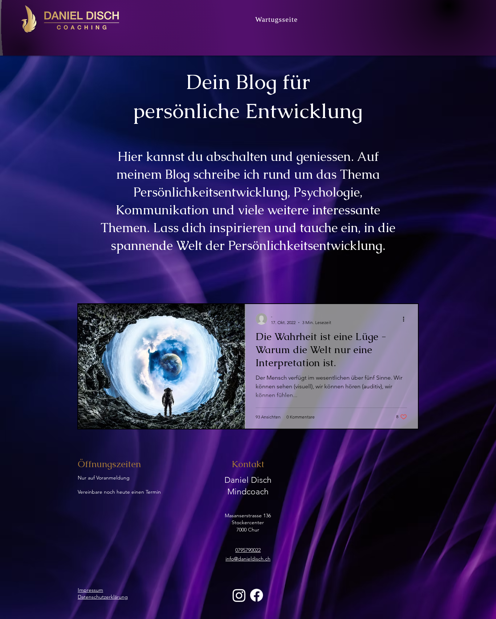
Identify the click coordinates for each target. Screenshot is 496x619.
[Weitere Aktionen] (406, 319)
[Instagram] (239, 595)
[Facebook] (256, 595)
